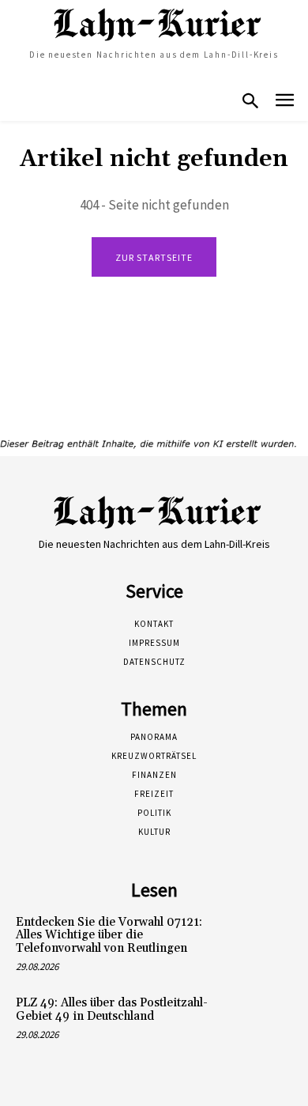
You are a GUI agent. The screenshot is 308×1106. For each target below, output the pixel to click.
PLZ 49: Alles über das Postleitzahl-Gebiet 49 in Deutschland (112, 1009)
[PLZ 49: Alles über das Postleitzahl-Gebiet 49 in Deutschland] (264, 1021)
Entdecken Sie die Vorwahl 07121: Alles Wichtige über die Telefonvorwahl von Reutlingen (109, 935)
